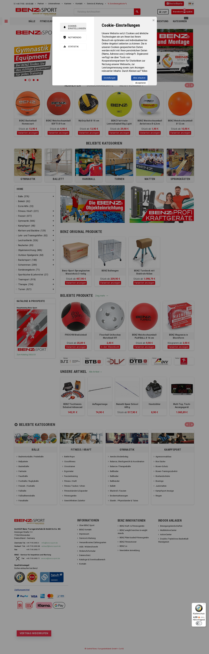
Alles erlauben (139, 78)
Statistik (71, 46)
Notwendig (72, 37)
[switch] (199, 623)
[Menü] (204, 605)
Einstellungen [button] (110, 78)
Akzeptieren (140, 83)
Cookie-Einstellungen (74, 27)
